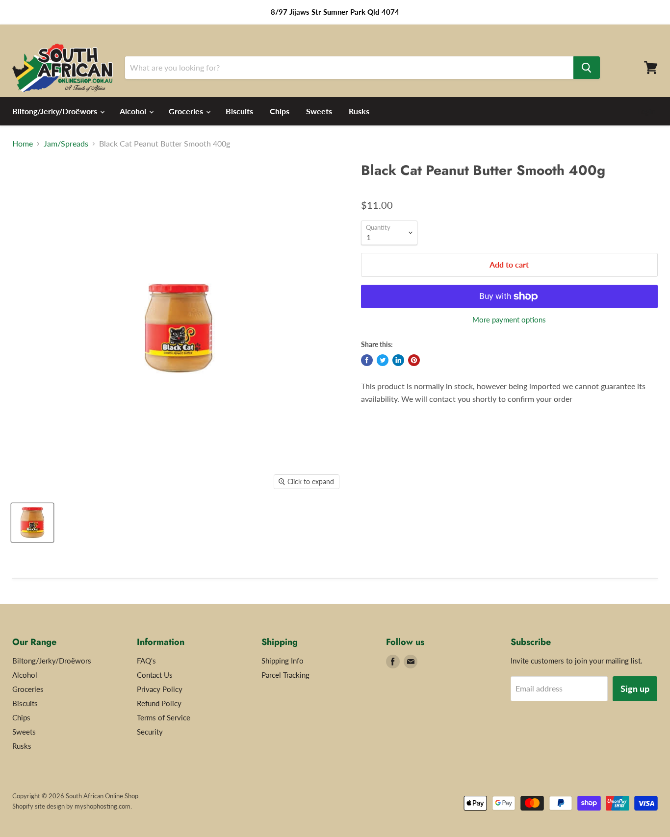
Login (646, 111)
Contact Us (155, 674)
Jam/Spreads (66, 143)
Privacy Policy (159, 689)
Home (22, 143)
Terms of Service (163, 717)
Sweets (319, 111)
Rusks (359, 111)
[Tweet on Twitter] (382, 360)
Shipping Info (282, 660)
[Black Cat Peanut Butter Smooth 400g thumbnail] (32, 522)
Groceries (187, 111)
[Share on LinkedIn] (398, 360)
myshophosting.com (102, 806)
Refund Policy (159, 703)
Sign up (634, 688)
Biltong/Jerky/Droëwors (55, 111)
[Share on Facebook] (367, 360)
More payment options (509, 320)
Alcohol (134, 111)
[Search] (586, 67)
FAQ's (146, 660)
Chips (279, 111)
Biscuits (239, 111)
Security (150, 731)
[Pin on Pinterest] (414, 360)
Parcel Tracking (285, 674)
